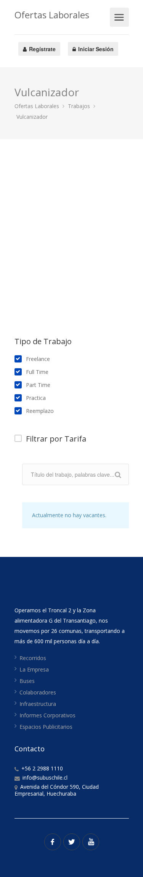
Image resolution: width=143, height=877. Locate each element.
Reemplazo (40, 411)
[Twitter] (71, 841)
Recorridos (32, 658)
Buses (27, 680)
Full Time (37, 372)
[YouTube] (90, 841)
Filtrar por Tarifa (56, 439)
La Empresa (34, 669)
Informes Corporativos (47, 715)
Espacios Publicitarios (45, 726)
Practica (36, 398)
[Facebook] (52, 841)
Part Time (38, 385)
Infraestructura (37, 703)
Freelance (38, 359)
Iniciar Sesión (95, 49)
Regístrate (41, 49)
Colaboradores (37, 692)
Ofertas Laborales (51, 14)
